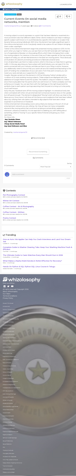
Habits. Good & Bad (8, 369)
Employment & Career (9, 350)
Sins (4, 447)
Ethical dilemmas (7, 353)
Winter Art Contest (11, 201)
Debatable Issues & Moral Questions (12, 340)
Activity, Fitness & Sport (9, 309)
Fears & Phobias (7, 362)
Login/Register (66, 4)
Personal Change (7, 422)
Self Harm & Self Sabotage (10, 437)
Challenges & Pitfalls (8, 322)
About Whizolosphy (10, 291)
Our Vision (6, 294)
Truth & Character (8, 466)
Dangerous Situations (8, 334)
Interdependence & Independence (11, 387)
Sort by (69, 163)
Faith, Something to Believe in (11, 359)
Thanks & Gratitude (8, 450)
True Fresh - (6, 251)
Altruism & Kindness (8, 315)
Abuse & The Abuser (8, 303)
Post (68, 178)
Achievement (6, 306)
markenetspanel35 (11, 26)
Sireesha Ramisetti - (8, 268)
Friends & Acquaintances (9, 365)
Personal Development (9, 425)
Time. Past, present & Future (10, 459)
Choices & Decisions (10, 14)
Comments (46, 26)
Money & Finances (7, 400)
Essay (19, 14)
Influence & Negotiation (9, 384)
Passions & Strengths (8, 416)
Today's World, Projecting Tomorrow (12, 462)
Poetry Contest (9, 218)
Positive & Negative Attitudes (10, 431)
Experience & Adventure (9, 356)
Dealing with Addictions (9, 337)
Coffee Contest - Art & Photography (18, 207)
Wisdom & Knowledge (8, 472)
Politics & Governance (8, 428)
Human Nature (7, 375)
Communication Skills (9, 328)
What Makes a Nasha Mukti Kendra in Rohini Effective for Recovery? (32, 261)
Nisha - (5, 262)
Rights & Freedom (7, 434)
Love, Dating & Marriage (9, 394)
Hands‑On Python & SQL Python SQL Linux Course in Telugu (29, 267)
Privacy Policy (8, 298)
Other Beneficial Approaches (10, 406)
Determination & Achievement (11, 344)
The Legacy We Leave (8, 453)
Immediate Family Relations (10, 381)
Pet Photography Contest (14, 195)
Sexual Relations (7, 444)
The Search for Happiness (9, 456)
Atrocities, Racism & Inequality (11, 319)
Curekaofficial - (7, 257)
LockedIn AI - (6, 243)
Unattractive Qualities (9, 469)
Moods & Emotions (8, 403)
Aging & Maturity (7, 312)
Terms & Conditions (10, 296)
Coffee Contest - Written (13, 212)
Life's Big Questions (8, 391)
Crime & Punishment (8, 331)
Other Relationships (8, 409)
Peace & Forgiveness (8, 419)
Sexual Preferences (8, 441)
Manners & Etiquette (8, 397)
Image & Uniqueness (8, 378)
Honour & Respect (7, 372)
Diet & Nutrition (7, 347)
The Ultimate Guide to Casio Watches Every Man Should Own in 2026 (33, 255)
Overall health (6, 412)
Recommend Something (38, 152)
